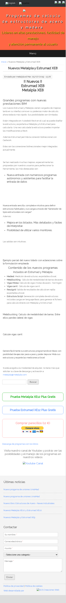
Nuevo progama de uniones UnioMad (21, 489)
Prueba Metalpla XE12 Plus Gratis (32, 396)
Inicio (3, 62)
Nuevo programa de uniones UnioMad (22, 496)
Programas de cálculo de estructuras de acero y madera (33, 21)
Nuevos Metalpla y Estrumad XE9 (19, 517)
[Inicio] (33, 12)
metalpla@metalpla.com (15, 374)
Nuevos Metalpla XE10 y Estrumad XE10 (23, 510)
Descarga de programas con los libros (20, 444)
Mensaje (9, 561)
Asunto (8, 548)
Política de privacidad (14, 586)
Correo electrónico (14, 541)
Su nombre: (11, 534)
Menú (32, 53)
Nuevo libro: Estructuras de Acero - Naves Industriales (29, 503)
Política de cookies (33, 586)
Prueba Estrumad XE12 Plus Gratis (33, 410)
